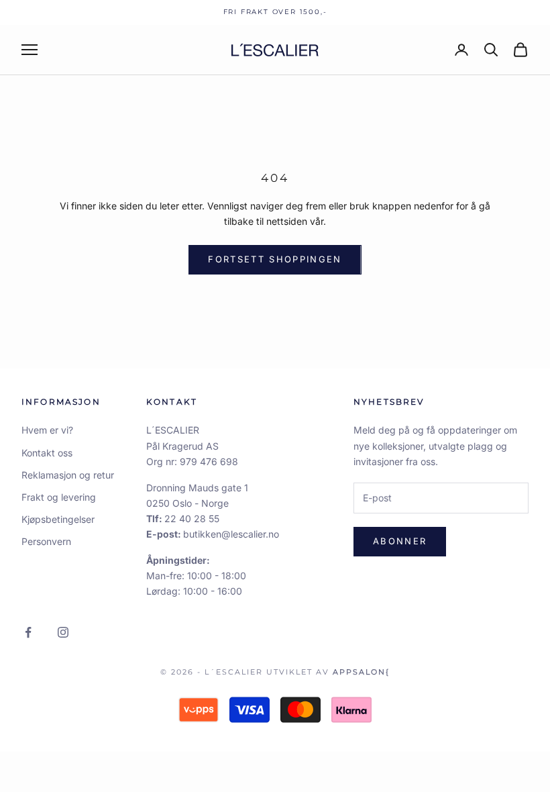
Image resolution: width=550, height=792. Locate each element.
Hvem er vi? (47, 430)
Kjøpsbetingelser (58, 519)
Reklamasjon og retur (67, 475)
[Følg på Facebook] (28, 632)
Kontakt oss (46, 452)
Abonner (400, 541)
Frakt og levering (58, 497)
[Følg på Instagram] (63, 632)
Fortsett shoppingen (274, 259)
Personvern (46, 541)
